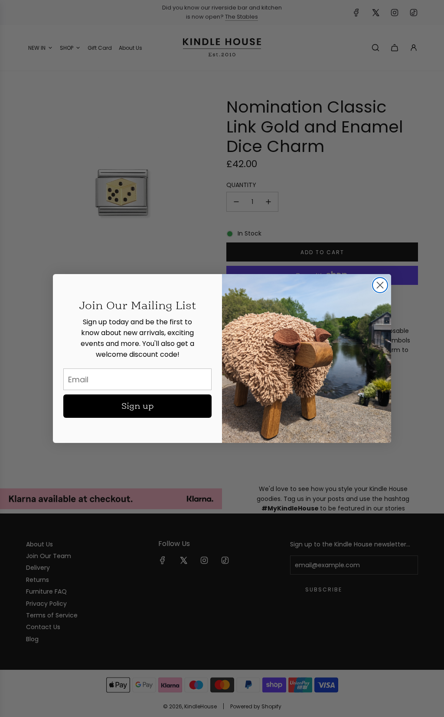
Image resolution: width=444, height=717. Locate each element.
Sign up (137, 406)
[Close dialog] (380, 285)
